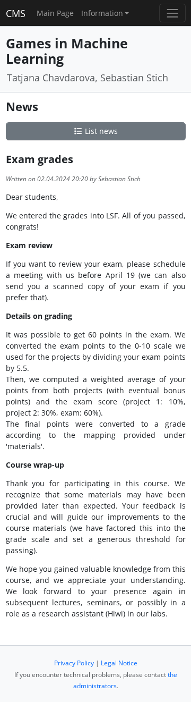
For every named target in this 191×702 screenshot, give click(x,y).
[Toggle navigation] (172, 13)
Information (102, 13)
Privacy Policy (74, 662)
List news (100, 131)
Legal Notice (119, 662)
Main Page (55, 13)
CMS (15, 13)
